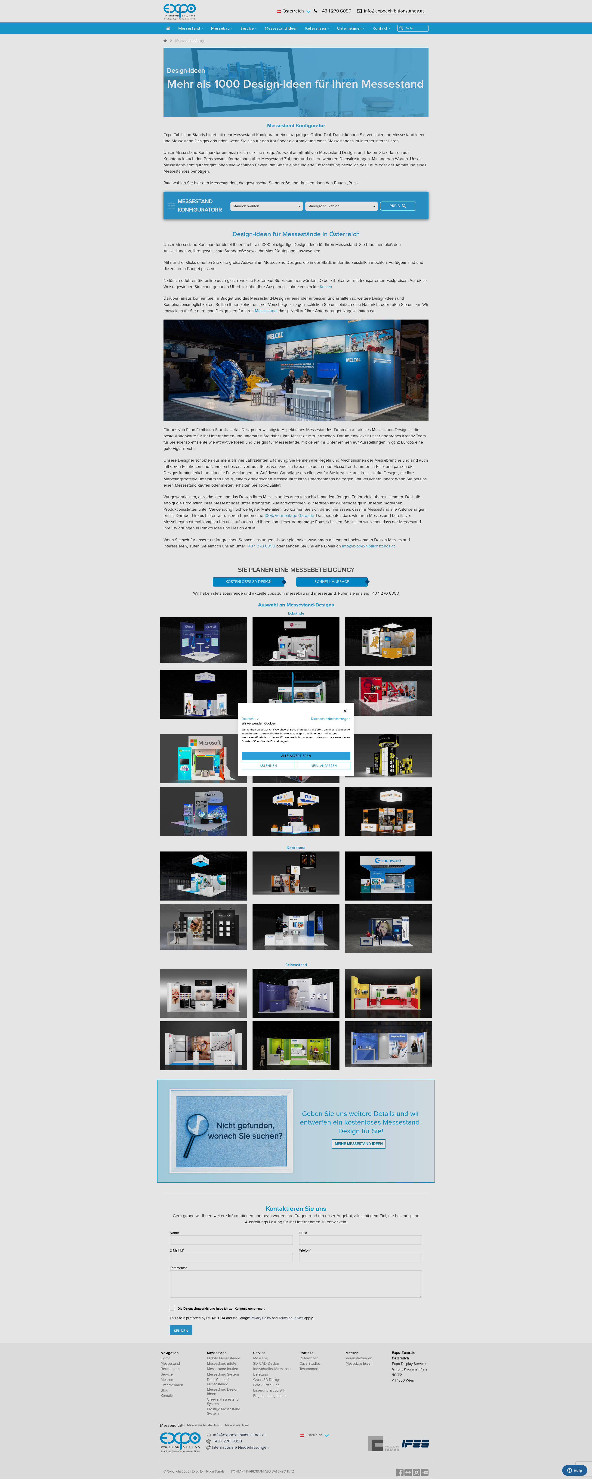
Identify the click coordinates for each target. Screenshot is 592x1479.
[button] (250, 719)
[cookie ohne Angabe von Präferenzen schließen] (345, 711)
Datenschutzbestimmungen (330, 719)
